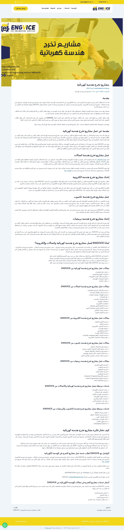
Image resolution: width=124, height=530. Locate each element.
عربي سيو (48, 528)
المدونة (52, 8)
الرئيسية (74, 8)
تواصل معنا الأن (20, 8)
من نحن (59, 8)
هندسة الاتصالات (101, 159)
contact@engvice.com (76, 477)
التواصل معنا (67, 170)
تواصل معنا (45, 8)
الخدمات (67, 8)
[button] (4, 525)
